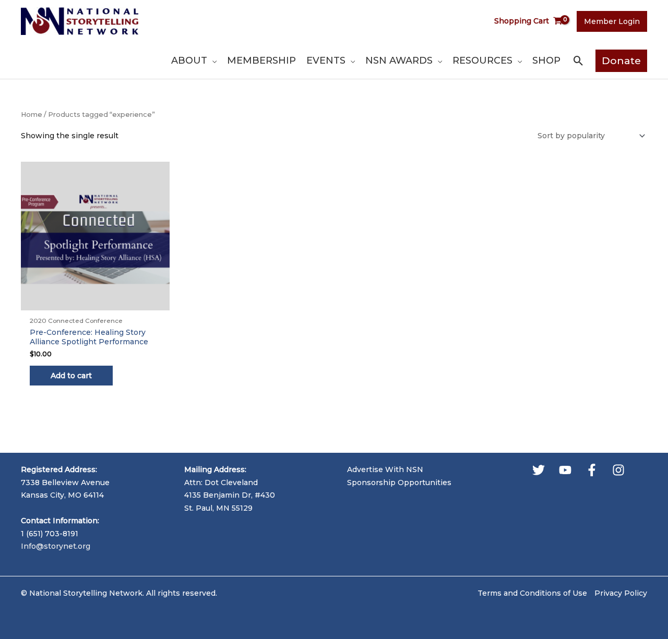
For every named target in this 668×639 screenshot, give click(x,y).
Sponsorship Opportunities (399, 482)
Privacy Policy (620, 593)
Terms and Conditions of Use (532, 593)
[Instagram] (618, 470)
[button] (212, 60)
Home (31, 114)
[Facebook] (592, 470)
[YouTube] (565, 470)
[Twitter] (538, 470)
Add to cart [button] (71, 375)
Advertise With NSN (385, 469)
